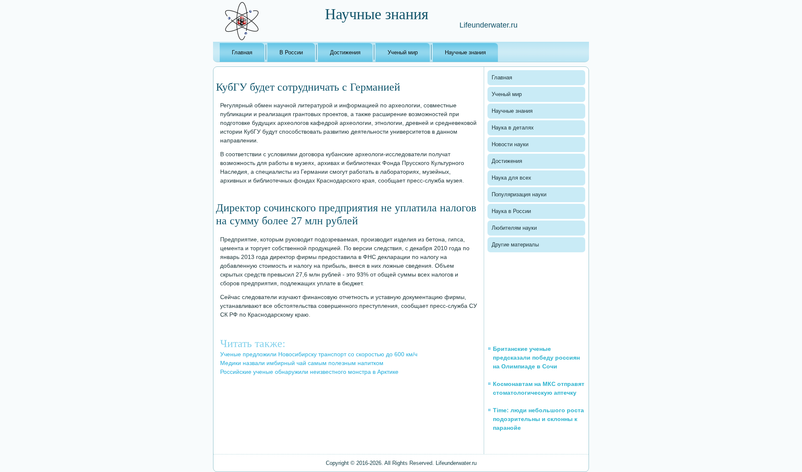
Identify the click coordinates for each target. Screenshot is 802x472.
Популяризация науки (519, 194)
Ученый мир (403, 52)
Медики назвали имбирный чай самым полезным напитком (301, 363)
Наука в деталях (513, 127)
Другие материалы (515, 244)
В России (291, 52)
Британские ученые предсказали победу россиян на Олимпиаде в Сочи (536, 357)
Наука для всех (511, 178)
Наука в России (511, 211)
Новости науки (510, 144)
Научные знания (465, 52)
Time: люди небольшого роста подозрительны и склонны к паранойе (538, 419)
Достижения (345, 52)
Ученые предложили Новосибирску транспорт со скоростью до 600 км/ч (318, 354)
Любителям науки (514, 228)
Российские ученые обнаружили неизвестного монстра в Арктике (309, 371)
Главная (242, 52)
